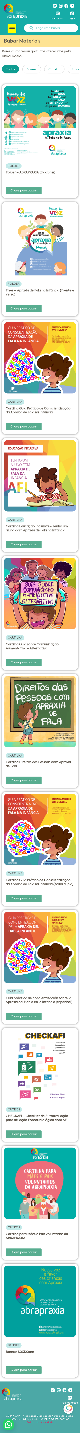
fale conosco (57, 18)
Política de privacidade (40, 1422)
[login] (72, 13)
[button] (12, 28)
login (72, 18)
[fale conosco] (58, 13)
